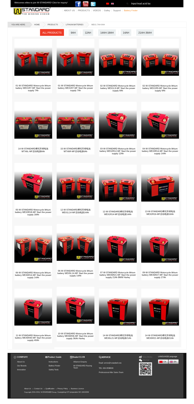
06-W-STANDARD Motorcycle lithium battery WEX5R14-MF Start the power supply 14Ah (33, 275)
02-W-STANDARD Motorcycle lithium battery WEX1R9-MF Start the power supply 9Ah (160, 88)
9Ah (73, 32)
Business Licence (77, 388)
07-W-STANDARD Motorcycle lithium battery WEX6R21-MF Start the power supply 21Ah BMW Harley (118, 275)
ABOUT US (69, 10)
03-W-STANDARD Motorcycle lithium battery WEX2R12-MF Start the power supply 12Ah (118, 151)
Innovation (21, 370)
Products (53, 25)
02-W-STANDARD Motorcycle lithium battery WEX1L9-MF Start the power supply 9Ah (117, 88)
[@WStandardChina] (86, 4)
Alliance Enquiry (80, 362)
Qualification (49, 388)
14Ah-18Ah (107, 32)
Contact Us (38, 388)
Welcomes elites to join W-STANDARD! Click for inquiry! (41, 2)
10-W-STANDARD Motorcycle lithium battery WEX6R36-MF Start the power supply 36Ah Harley (75, 336)
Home (37, 25)
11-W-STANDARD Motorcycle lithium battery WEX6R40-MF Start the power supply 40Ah (33, 337)
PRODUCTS (84, 10)
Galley (107, 10)
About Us (21, 362)
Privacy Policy (62, 388)
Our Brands (22, 366)
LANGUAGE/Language (167, 356)
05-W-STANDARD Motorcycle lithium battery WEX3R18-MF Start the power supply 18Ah (33, 212)
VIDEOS (97, 10)
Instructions (53, 362)
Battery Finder (131, 10)
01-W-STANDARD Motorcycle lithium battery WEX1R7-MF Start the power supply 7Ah (33, 88)
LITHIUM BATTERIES (74, 25)
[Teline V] (32, 11)
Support (117, 10)
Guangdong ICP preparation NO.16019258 (73, 392)
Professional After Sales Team (111, 372)
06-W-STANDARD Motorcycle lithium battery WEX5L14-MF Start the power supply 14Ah (75, 273)
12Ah (88, 32)
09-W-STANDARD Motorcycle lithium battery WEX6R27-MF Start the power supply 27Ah (160, 275)
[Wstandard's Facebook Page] (78, 4)
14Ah (126, 32)
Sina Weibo (147, 357)
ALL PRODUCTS (52, 32)
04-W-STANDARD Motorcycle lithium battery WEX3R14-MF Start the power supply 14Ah (160, 151)
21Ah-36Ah (145, 32)
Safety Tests (54, 370)
